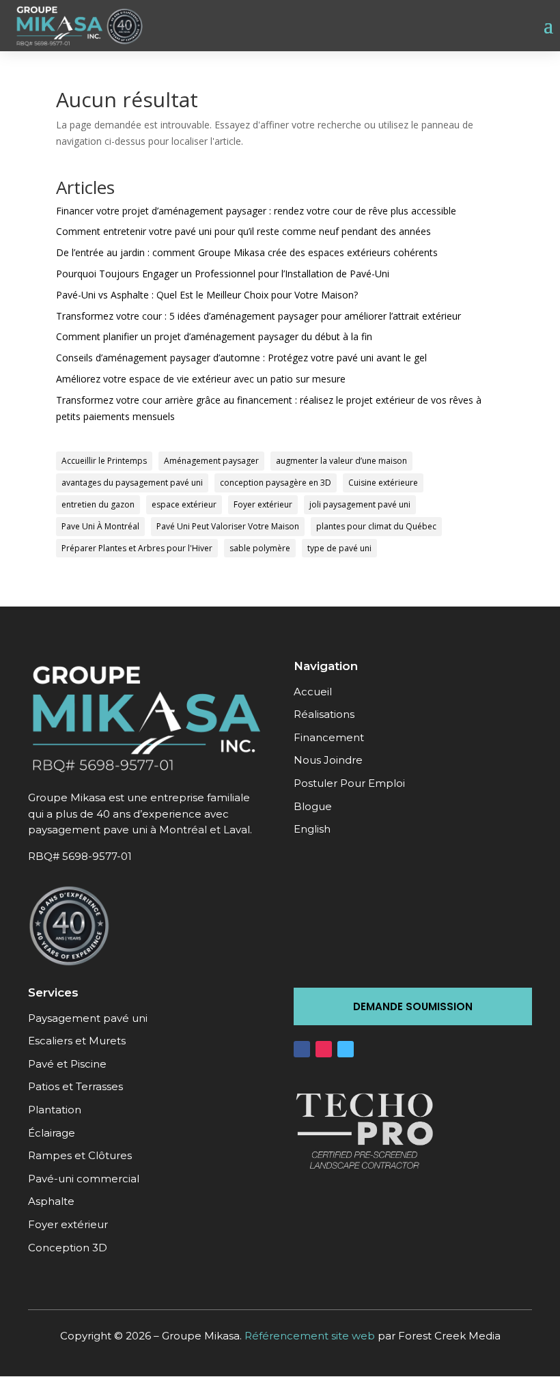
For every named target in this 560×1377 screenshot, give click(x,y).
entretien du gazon (98, 504)
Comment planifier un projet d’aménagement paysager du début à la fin (214, 336)
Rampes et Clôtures (80, 1155)
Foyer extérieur (263, 504)
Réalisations (324, 714)
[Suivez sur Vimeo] (345, 1049)
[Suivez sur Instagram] (324, 1049)
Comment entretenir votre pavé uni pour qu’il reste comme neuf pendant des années (243, 231)
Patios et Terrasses (75, 1086)
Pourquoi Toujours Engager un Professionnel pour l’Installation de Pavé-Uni (222, 273)
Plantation (54, 1109)
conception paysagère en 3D (275, 482)
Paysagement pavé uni (88, 1018)
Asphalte (51, 1201)
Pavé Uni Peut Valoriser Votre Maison (227, 526)
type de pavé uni (339, 548)
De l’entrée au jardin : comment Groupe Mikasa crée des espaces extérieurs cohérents (247, 252)
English (312, 828)
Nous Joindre (328, 759)
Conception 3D (67, 1247)
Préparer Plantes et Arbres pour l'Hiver (136, 548)
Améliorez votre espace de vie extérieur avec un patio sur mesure (201, 378)
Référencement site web (309, 1335)
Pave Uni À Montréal (100, 526)
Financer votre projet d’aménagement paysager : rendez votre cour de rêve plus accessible (256, 210)
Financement (329, 737)
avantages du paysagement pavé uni (132, 482)
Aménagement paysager (211, 461)
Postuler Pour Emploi (349, 783)
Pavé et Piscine (67, 1063)
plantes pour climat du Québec (376, 526)
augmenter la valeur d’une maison (341, 461)
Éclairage (51, 1132)
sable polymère (259, 548)
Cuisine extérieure (383, 482)
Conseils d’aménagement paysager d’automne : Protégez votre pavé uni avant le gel (241, 357)
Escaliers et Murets (77, 1040)
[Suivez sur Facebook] (302, 1049)
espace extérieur (184, 504)
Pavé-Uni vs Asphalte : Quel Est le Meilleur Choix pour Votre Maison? (207, 294)
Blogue (313, 806)
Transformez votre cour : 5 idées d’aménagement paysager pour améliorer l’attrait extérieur (258, 315)
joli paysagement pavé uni (359, 504)
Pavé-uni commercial (83, 1178)
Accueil (313, 691)
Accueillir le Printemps (104, 461)
